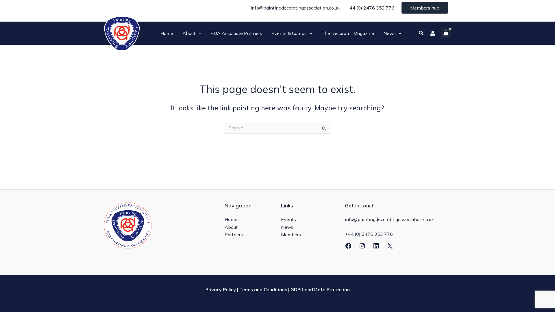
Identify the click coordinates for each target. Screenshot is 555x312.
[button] (198, 33)
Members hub (424, 8)
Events (288, 219)
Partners (234, 234)
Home (231, 219)
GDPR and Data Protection (320, 289)
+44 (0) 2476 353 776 (371, 8)
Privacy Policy (221, 289)
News (287, 227)
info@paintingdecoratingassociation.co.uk (295, 8)
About (231, 227)
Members (291, 234)
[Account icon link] (432, 33)
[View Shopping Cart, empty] (446, 33)
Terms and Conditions (263, 289)
